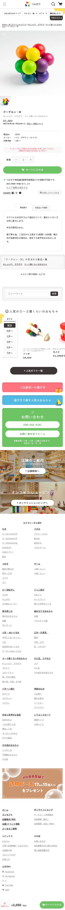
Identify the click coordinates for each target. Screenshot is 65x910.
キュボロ (6, 599)
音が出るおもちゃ (10, 616)
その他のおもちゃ (10, 745)
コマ (36, 663)
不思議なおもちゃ (10, 754)
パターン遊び (8, 688)
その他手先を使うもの (43, 672)
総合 (9, 325)
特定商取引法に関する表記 (45, 845)
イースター (39, 703)
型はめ (37, 538)
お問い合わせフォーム (32, 434)
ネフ (4, 582)
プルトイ (6, 667)
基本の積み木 (8, 568)
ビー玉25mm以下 (10, 538)
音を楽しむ (7, 611)
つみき (5, 563)
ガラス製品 (7, 737)
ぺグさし (6, 703)
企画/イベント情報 (11, 823)
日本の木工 (7, 719)
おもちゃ (6, 841)
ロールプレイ (40, 599)
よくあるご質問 (9, 828)
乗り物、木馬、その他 (11, 681)
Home (4, 24)
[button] (4, 4)
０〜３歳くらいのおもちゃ (36, 116)
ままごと (38, 594)
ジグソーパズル (40, 533)
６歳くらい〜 (40, 573)
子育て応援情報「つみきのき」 (15, 845)
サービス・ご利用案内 (43, 814)
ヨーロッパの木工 (10, 733)
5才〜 (10, 347)
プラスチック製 (40, 620)
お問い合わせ (40, 841)
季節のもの (39, 688)
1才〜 (10, 336)
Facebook (9, 871)
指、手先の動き (9, 677)
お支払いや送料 (41, 207)
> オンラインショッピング (16, 24)
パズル (37, 528)
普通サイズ (39, 719)
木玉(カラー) (7, 552)
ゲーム (37, 563)
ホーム (5, 809)
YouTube (9, 885)
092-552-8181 (32, 424)
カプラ (5, 578)
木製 (36, 616)
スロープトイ (8, 672)
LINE (7, 889)
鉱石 (4, 556)
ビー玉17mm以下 (10, 533)
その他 (5, 759)
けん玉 (37, 667)
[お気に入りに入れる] (4, 34)
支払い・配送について (35, 123)
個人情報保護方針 (41, 850)
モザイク (6, 693)
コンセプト (7, 814)
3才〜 (10, 341)
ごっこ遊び (39, 589)
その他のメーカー (10, 603)
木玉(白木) (6, 547)
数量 (8, 159)
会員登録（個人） (41, 819)
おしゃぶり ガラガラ (36, 24)
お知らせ (6, 859)
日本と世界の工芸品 (11, 714)
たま (4, 528)
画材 (36, 637)
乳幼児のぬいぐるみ (10, 646)
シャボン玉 (7, 750)
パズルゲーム (40, 547)
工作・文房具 (41, 632)
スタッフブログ (9, 854)
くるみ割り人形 (9, 724)
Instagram (10, 876)
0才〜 (10, 331)
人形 (4, 642)
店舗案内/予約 (8, 819)
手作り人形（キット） (11, 637)
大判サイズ (39, 724)
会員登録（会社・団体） (44, 823)
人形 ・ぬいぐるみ (10, 632)
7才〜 (10, 353)
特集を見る (55, 18)
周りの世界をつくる (42, 603)
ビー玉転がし (8, 589)
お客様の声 (7, 850)
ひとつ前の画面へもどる (34, 274)
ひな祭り (38, 693)
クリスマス (39, 707)
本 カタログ (40, 646)
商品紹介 (23, 207)
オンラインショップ (43, 809)
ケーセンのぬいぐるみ (11, 651)
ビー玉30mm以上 (10, 543)
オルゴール (7, 625)
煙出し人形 (7, 728)
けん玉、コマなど (42, 658)
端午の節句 (39, 698)
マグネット (7, 698)
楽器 (4, 620)
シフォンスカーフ (42, 714)
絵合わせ (38, 543)
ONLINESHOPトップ (12, 13)
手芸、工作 (39, 642)
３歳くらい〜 (40, 568)
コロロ (5, 594)
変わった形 (7, 573)
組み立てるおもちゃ (43, 611)
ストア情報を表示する (17, 187)
